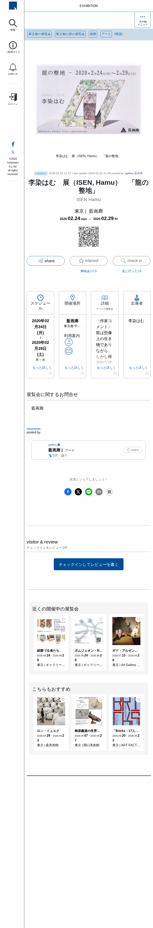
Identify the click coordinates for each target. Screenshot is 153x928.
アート (106, 34)
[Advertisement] (89, 821)
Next (148, 644)
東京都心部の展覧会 (70, 34)
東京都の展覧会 (39, 34)
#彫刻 (118, 34)
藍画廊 (134, 173)
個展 (93, 34)
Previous (29, 644)
